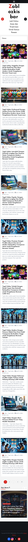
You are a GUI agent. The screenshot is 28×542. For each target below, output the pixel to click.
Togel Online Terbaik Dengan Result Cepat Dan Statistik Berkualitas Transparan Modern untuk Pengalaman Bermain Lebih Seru (13, 290)
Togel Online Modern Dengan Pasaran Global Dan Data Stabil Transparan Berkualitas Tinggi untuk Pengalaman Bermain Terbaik (13, 334)
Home (4, 38)
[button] (24, 488)
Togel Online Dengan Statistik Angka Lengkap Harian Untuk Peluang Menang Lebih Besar (12, 461)
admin (5, 61)
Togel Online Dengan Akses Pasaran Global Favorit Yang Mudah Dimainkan (12, 419)
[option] (14, 504)
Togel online (11, 61)
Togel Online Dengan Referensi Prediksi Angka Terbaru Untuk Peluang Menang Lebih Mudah (13, 377)
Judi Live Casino (6, 503)
